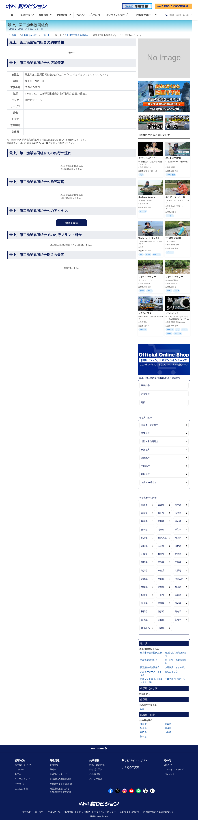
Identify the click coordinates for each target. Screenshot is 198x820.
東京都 (144, 537)
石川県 (161, 546)
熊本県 (144, 619)
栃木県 (178, 521)
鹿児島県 (145, 628)
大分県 (161, 619)
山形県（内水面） (25, 29)
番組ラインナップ (58, 774)
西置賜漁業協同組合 (150, 667)
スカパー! (19, 769)
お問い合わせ (83, 812)
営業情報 (145, 394)
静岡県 (144, 562)
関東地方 (145, 433)
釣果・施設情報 (97, 764)
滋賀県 (144, 570)
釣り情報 (94, 760)
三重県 (178, 562)
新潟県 (178, 537)
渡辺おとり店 (171, 671)
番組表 (53, 769)
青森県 (161, 505)
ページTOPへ (97, 748)
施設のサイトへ (33, 100)
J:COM (18, 774)
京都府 (161, 570)
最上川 (40, 29)
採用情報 (69, 812)
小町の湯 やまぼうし (175, 679)
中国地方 (145, 466)
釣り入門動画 (95, 779)
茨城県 (161, 521)
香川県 (144, 603)
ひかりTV (19, 784)
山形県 (11, 29)
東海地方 (145, 449)
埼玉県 (161, 529)
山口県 (161, 595)
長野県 (161, 554)
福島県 (144, 521)
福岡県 (144, 611)
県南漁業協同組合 (148, 660)
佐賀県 (161, 611)
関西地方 (145, 458)
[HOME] (12, 15)
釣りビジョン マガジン (134, 760)
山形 (142, 708)
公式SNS (168, 764)
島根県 (161, 587)
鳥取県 (144, 587)
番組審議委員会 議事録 (61, 784)
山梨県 (144, 554)
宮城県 (144, 513)
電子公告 (39, 812)
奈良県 (161, 578)
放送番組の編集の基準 (60, 779)
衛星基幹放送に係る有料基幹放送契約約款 (60, 790)
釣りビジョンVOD (23, 764)
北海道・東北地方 (149, 425)
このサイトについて (129, 812)
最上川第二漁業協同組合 (76, 35)
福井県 (178, 546)
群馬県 (144, 529)
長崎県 (178, 611)
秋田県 (161, 513)
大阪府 (178, 570)
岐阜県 (178, 554)
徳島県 (178, 595)
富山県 (144, 546)
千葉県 (178, 529)
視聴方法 (20, 760)
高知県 (178, 603)
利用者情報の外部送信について (158, 812)
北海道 (144, 505)
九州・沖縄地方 (148, 482)
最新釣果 (145, 385)
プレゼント (169, 774)
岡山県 (178, 587)
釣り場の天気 (95, 769)
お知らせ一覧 (53, 812)
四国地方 (145, 474)
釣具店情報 (94, 774)
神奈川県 (162, 537)
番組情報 (55, 760)
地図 (143, 402)
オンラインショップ (173, 769)
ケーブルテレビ (22, 779)
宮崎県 (178, 619)
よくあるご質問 (130, 767)
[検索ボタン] (166, 15)
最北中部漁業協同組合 (151, 652)
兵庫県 (144, 578)
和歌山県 (179, 578)
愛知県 (161, 562)
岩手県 (178, 505)
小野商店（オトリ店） (175, 667)
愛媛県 (161, 603)
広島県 (144, 595)
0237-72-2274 (32, 87)
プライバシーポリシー (105, 812)
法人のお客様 (21, 788)
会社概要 (26, 812)
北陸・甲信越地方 (149, 441)
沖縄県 (161, 628)
